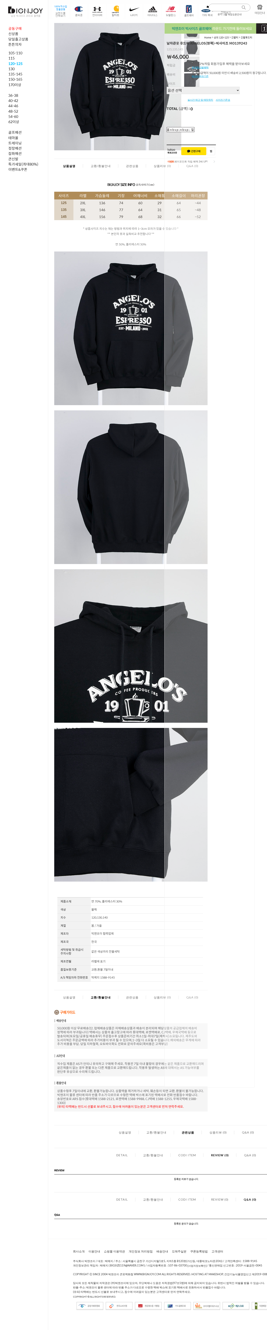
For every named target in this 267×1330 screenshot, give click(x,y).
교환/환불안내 (101, 166)
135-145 (15, 74)
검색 (244, 8)
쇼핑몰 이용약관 (114, 1251)
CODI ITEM (187, 1155)
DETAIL (122, 1155)
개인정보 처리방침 (141, 1251)
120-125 (15, 63)
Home (207, 37)
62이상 (13, 121)
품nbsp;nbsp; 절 (180, 129)
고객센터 (217, 1251)
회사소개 (79, 1251)
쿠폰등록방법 (199, 1251)
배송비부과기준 (200, 76)
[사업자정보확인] (197, 1265)
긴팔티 (234, 37)
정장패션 (15, 148)
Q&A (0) (248, 1132)
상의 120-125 (221, 37)
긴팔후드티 (246, 37)
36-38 (13, 95)
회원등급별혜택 (200, 67)
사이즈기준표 (223, 99)
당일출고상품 (18, 39)
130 (11, 68)
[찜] (211, 151)
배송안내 (162, 1251)
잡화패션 (15, 153)
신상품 (13, 33)
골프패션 (15, 132)
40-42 (13, 100)
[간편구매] (193, 151)
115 (11, 58)
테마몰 (13, 137)
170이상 (14, 84)
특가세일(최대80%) (23, 164)
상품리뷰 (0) (162, 166)
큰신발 (13, 159)
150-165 (15, 79)
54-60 (13, 116)
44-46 (13, 105)
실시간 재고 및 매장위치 (200, 99)
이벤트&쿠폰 (17, 169)
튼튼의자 (15, 44)
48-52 (13, 111)
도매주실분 (179, 1251)
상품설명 (69, 166)
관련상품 (132, 166)
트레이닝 (15, 143)
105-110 (15, 53)
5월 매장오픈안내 (232, 14)
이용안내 (94, 1251)
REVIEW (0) (220, 1155)
